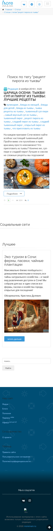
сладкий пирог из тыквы (25, 121)
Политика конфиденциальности (16, 461)
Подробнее (12, 193)
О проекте (6, 437)
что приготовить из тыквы (26, 128)
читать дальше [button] (14, 338)
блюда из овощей (30, 104)
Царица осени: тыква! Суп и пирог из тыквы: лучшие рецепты (25, 96)
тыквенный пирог (13, 118)
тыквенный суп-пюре (36, 111)
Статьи (18, 9)
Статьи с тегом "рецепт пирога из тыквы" (21, 12)
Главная (8, 9)
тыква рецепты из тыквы (23, 109)
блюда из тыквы (25, 108)
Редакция (12, 88)
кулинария (13, 104)
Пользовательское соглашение (16, 456)
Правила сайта (9, 452)
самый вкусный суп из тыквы (21, 114)
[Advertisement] (26, 46)
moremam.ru (30, 526)
